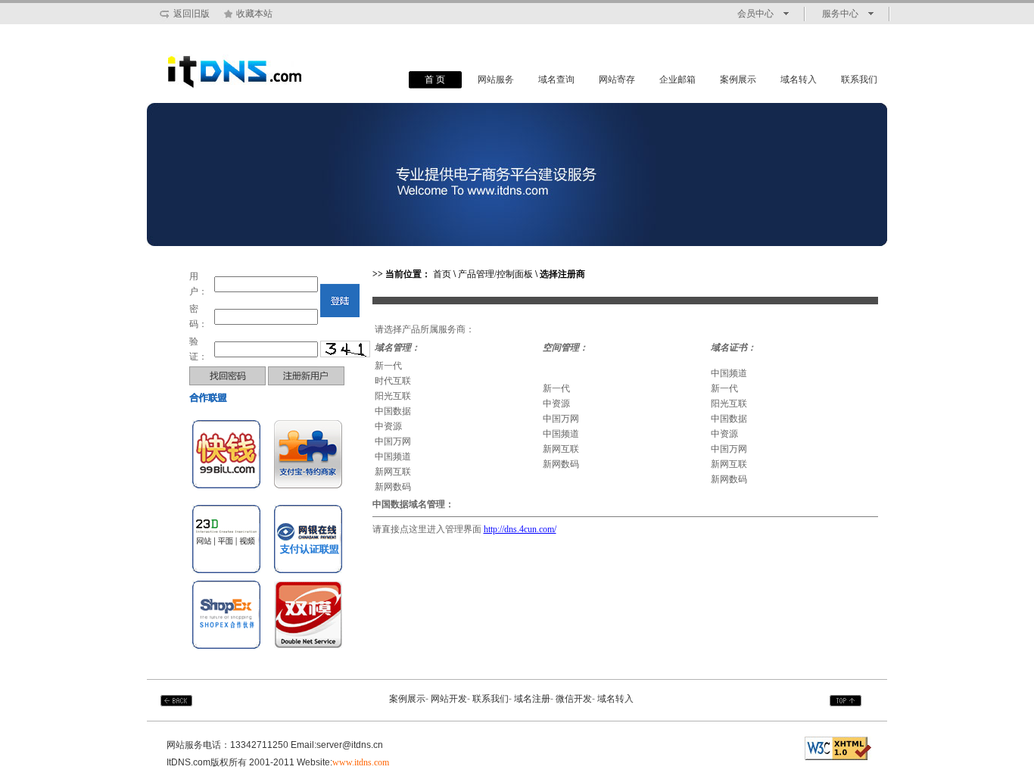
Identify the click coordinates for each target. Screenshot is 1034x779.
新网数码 (393, 486)
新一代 (388, 365)
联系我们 (859, 79)
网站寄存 (617, 79)
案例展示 (738, 79)
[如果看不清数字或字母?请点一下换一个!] (345, 349)
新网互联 (393, 471)
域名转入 (798, 79)
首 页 (435, 79)
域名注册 (532, 698)
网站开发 (449, 698)
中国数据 (393, 411)
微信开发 (574, 698)
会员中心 (755, 13)
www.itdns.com (360, 762)
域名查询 (556, 79)
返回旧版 (191, 13)
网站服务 (496, 79)
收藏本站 (254, 13)
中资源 (388, 426)
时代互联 (393, 380)
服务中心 (840, 13)
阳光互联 (393, 396)
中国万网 (393, 441)
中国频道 (393, 456)
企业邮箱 (677, 79)
